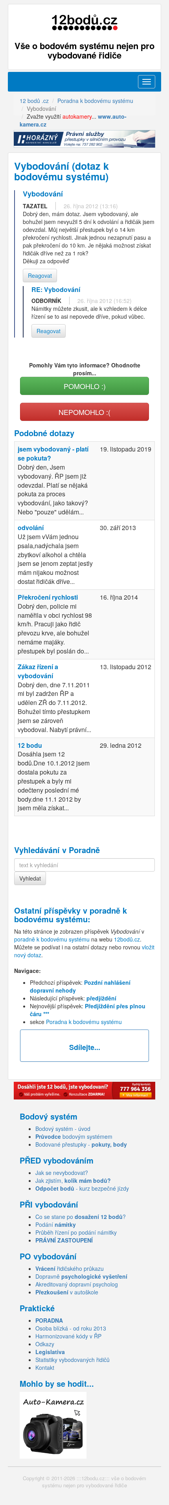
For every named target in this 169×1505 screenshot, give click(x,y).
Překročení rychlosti (48, 597)
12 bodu (30, 745)
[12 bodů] (84, 22)
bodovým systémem (73, 1136)
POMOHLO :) (85, 386)
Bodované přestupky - (81, 1144)
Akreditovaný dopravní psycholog (76, 1284)
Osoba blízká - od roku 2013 (70, 1328)
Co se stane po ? (80, 1217)
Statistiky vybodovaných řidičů (72, 1360)
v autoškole (66, 1292)
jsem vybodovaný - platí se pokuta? (53, 453)
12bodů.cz (127, 939)
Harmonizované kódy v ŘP (68, 1336)
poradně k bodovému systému (70, 915)
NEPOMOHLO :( (84, 412)
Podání (55, 1224)
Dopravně (81, 1276)
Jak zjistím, (73, 1180)
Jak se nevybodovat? (61, 1172)
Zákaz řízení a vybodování (38, 671)
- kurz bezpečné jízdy (82, 1188)
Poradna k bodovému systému (84, 1022)
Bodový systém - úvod (62, 1128)
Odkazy (44, 1344)
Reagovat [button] (40, 275)
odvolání (31, 527)
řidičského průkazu (69, 1268)
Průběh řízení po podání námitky (76, 1232)
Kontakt (44, 1367)
